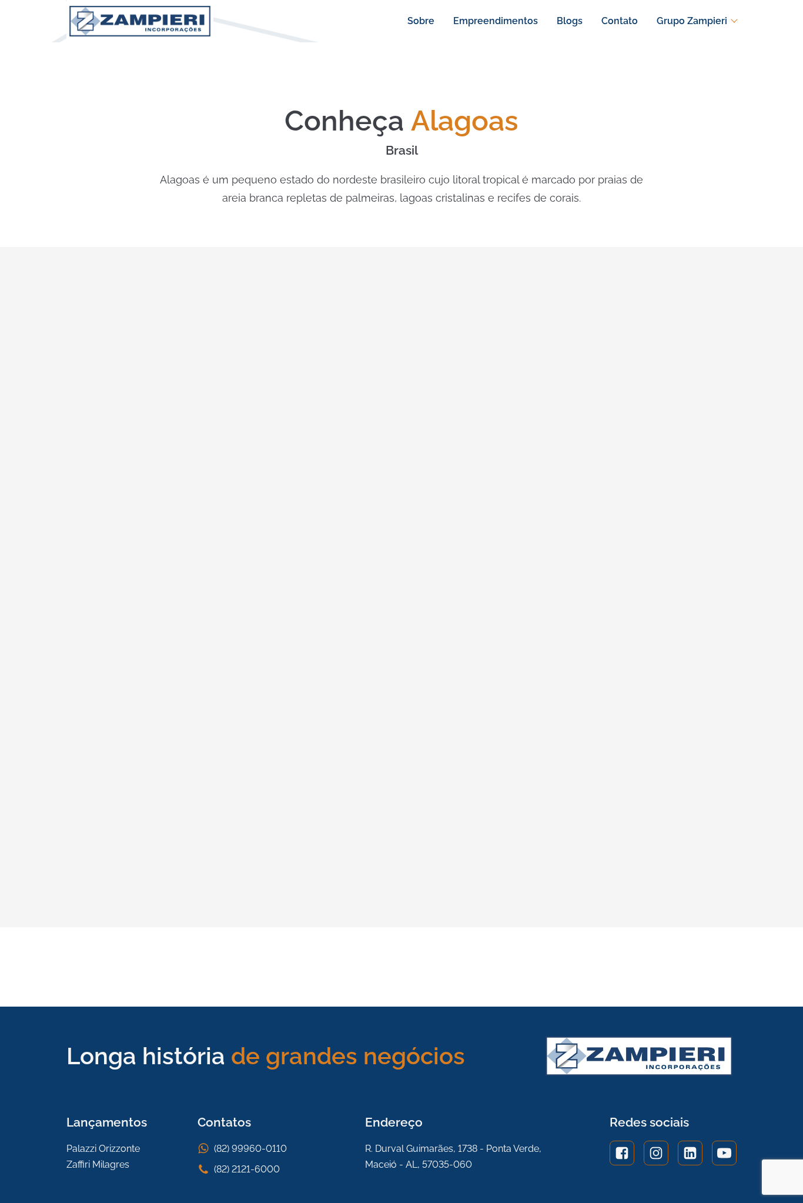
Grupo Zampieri (692, 20)
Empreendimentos (495, 20)
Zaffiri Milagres (97, 1164)
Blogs (570, 20)
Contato (619, 20)
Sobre (420, 20)
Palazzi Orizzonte (103, 1148)
